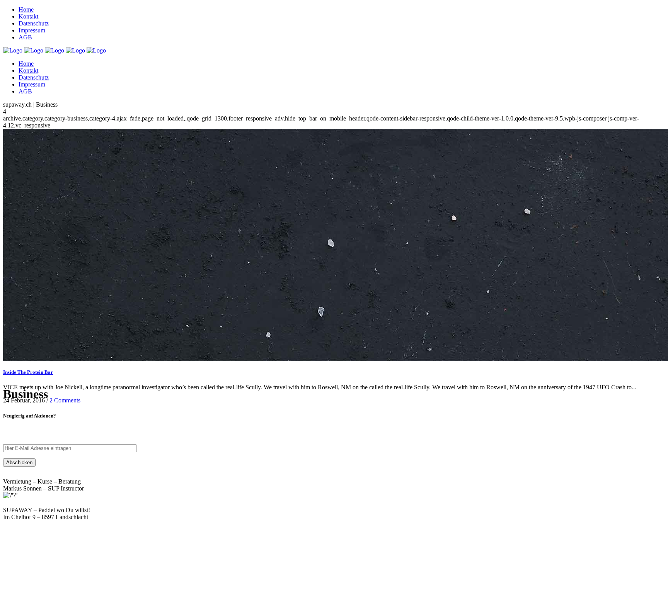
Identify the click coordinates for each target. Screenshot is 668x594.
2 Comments (64, 400)
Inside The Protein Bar (28, 372)
